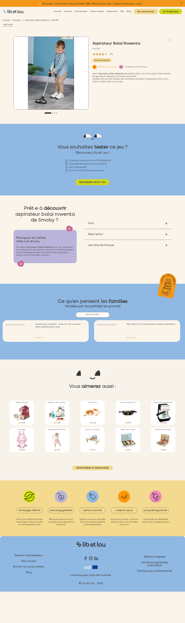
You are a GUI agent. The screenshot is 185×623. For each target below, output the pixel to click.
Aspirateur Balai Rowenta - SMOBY (42, 20)
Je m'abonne (170, 12)
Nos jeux (17, 20)
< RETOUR (8, 25)
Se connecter (145, 12)
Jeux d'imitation (102, 60)
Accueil (6, 20)
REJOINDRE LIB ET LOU (92, 182)
